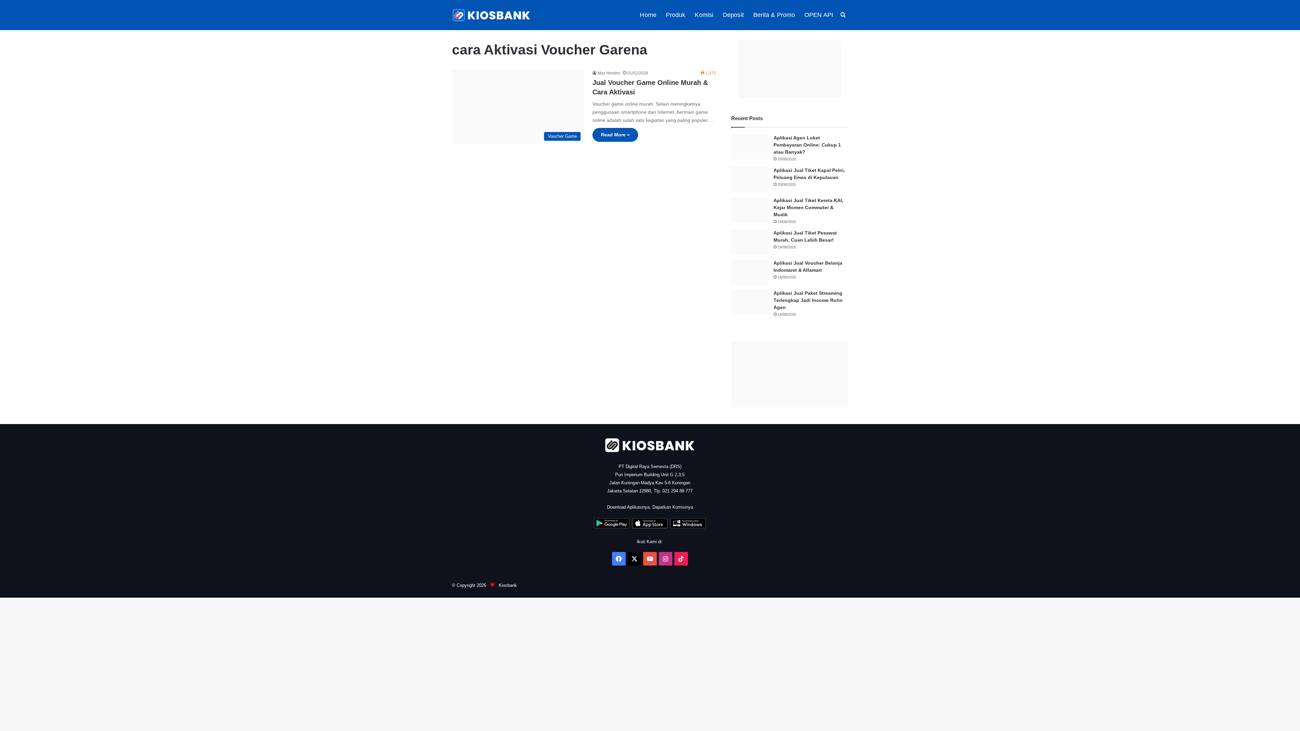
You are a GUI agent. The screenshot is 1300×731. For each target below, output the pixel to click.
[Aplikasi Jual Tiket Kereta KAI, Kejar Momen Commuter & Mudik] (749, 209)
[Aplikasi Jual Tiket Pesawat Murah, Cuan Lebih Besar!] (749, 242)
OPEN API (818, 15)
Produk (676, 15)
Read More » (615, 134)
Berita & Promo (774, 15)
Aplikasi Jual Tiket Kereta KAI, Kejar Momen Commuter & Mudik (808, 207)
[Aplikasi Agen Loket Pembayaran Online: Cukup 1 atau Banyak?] (749, 147)
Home (648, 15)
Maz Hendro (609, 73)
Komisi (704, 15)
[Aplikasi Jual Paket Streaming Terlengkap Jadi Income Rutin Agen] (749, 302)
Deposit (733, 15)
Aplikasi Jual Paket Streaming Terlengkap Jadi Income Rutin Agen (808, 300)
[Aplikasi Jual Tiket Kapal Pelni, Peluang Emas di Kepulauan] (749, 179)
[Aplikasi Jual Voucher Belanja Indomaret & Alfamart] (749, 272)
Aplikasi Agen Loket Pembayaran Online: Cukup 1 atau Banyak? (807, 145)
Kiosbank (507, 585)
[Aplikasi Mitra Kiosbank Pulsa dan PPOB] (611, 526)
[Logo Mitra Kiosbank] (492, 15)
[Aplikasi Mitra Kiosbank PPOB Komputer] (688, 526)
